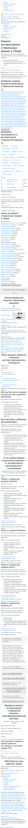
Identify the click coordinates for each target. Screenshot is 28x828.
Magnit (10, 123)
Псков (9, 812)
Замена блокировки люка (8, 258)
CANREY (20, 126)
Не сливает (5, 146)
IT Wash (13, 116)
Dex (14, 119)
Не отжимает (14, 146)
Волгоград (7, 807)
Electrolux (21, 91)
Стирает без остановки (8, 168)
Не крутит (21, 165)
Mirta (14, 121)
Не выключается (21, 157)
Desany (3, 111)
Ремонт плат (4, 267)
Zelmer (3, 101)
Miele (10, 93)
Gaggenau (23, 114)
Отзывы (6, 7)
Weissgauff (23, 100)
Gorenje (8, 95)
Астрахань (4, 810)
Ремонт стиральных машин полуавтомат (12, 339)
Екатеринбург (8, 802)
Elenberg (3, 98)
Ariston (17, 91)
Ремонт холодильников (10, 788)
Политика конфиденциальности (9, 818)
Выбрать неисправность (10, 4)
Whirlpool (3, 95)
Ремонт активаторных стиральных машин (12, 348)
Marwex (3, 123)
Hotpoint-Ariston (19, 794)
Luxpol (14, 123)
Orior (6, 123)
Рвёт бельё (5, 162)
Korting (6, 108)
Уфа (17, 803)
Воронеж (20, 803)
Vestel (15, 96)
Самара (16, 805)
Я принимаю (12, 72)
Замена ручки (5, 276)
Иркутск (21, 808)
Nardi (5, 113)
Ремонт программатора (7, 271)
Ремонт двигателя (6, 262)
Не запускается (6, 165)
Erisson (16, 111)
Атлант (7, 118)
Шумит (4, 154)
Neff (25, 96)
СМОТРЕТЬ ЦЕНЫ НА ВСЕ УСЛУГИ (11, 285)
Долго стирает (6, 148)
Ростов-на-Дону (11, 803)
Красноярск (10, 805)
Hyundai (23, 124)
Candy (2, 93)
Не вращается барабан (8, 157)
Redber (6, 126)
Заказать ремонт (5, 240)
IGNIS (19, 106)
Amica (2, 108)
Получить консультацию (8, 210)
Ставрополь (4, 812)
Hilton (7, 124)
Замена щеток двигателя (8, 246)
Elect (20, 119)
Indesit (2, 91)
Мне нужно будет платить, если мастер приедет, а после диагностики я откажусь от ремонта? (14, 690)
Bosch (6, 91)
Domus (10, 119)
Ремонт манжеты (5, 244)
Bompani (3, 109)
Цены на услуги (8, 5)
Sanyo (23, 98)
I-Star (22, 106)
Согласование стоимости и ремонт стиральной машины (10, 379)
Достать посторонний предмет (9, 253)
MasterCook (17, 113)
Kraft (2, 113)
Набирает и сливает (17, 151)
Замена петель (5, 283)
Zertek (11, 124)
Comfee (19, 109)
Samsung (12, 91)
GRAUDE (3, 106)
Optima (17, 116)
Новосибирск (16, 802)
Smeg (5, 103)
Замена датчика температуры (9, 249)
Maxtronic (22, 121)
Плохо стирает (16, 160)
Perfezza (3, 124)
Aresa (5, 127)
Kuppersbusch (4, 96)
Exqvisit (3, 119)
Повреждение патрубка (7, 230)
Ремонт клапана (5, 265)
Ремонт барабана (5, 247)
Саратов (16, 807)
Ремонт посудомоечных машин (12, 786)
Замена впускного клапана (8, 260)
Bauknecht (20, 96)
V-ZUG (18, 100)
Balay (19, 108)
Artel (16, 108)
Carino (10, 108)
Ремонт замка (5, 263)
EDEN (9, 111)
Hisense (8, 106)
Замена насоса (5, 226)
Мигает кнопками (7, 174)
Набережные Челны (17, 810)
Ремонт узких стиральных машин (10, 341)
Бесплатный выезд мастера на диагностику (8, 373)
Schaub (3, 100)
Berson (3, 105)
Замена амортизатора (7, 255)
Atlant (18, 93)
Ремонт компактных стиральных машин (12, 343)
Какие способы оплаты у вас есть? (12, 701)
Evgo (9, 116)
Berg (11, 127)
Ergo (13, 111)
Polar (17, 103)
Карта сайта (4, 816)
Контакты (6, 9)
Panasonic (9, 114)
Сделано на (11, 292)
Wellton (19, 124)
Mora (5, 114)
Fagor (14, 118)
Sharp (10, 100)
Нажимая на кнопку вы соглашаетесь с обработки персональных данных (13, 757)
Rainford (13, 98)
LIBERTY (21, 123)
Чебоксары (22, 807)
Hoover (12, 106)
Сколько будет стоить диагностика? (13, 678)
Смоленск (11, 808)
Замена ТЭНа (4, 251)
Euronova (24, 101)
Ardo (12, 96)
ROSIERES (18, 98)
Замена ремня (5, 239)
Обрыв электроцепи (6, 272)
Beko (15, 95)
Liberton (18, 114)
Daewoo (11, 101)
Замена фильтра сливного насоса (10, 223)
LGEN (25, 123)
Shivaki (14, 100)
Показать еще (5, 129)
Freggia (11, 105)
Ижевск (9, 810)
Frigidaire (16, 105)
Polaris (15, 126)
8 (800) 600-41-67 (6, 205)
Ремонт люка (4, 274)
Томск (25, 808)
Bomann (23, 108)
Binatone (24, 126)
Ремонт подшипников (7, 269)
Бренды (6, 2)
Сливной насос (11, 184)
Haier (18, 95)
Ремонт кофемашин (9, 789)
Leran (12, 113)
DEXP (6, 111)
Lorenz (7, 100)
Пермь (12, 807)
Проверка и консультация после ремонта (9, 385)
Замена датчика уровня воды (9, 224)
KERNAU (21, 111)
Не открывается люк (7, 171)
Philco (8, 103)
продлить (22, 289)
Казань (3, 802)
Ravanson (10, 126)
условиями (4, 758)
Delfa (23, 109)
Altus (2, 127)
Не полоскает (12, 154)
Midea (14, 114)
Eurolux (22, 118)
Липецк (16, 808)
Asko (10, 96)
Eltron (2, 121)
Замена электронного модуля (9, 256)
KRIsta (8, 113)
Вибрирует (19, 171)
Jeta (25, 106)
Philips (11, 118)
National (10, 121)
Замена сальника (5, 235)
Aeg (21, 93)
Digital (16, 119)
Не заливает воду (15, 162)
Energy (6, 121)
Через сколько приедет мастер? (12, 673)
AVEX (8, 127)
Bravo (7, 109)
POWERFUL (22, 103)
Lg (9, 91)
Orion (2, 114)
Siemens (14, 93)
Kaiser (14, 101)
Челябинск (21, 805)
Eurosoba (13, 103)
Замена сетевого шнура (7, 228)
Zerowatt (19, 101)
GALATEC (21, 105)
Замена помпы (5, 237)
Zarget (15, 124)
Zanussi (7, 93)
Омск (2, 807)
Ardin (24, 111)
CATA (10, 109)
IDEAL (2, 126)
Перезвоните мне (8, 10)
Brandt (6, 101)
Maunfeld (22, 113)
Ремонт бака (4, 281)
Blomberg (8, 98)
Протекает (15, 148)
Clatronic (14, 109)
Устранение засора (6, 233)
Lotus (17, 123)
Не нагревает (5, 151)
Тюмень (3, 808)
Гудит (14, 165)
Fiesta (17, 118)
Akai (13, 108)
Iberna (16, 106)
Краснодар (4, 805)
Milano (17, 121)
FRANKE (7, 105)
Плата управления (11, 187)
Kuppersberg (4, 116)
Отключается (5, 160)
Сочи (7, 808)
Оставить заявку (5, 315)
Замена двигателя (6, 232)
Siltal (2, 103)
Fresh (6, 119)
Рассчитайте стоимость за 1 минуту (12, 524)
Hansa (12, 95)
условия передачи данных (16, 72)
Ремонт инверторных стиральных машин (12, 349)
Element (23, 119)
